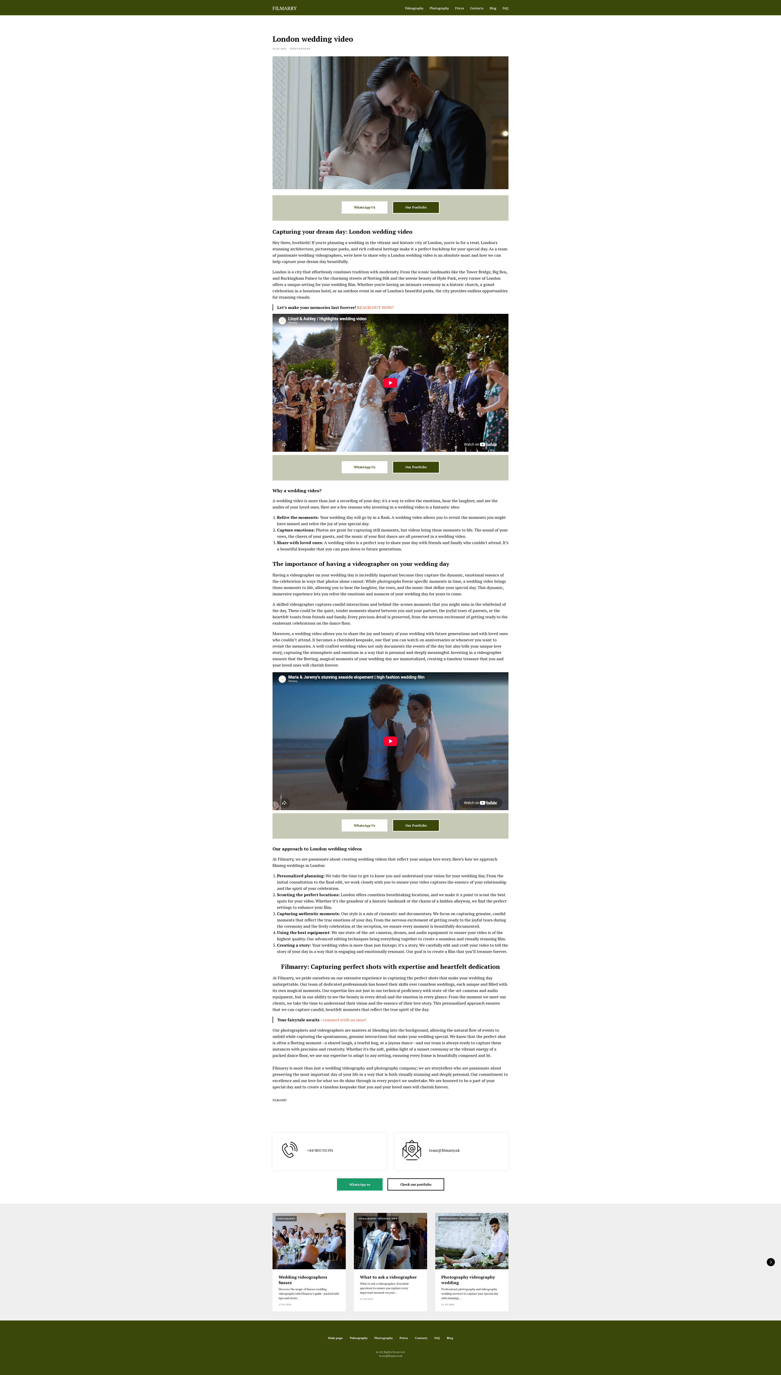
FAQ (505, 8)
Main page (335, 1338)
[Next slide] (771, 1262)
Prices (459, 8)
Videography (414, 8)
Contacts (476, 8)
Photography (439, 8)
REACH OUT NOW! (375, 307)
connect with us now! (344, 1020)
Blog (493, 8)
